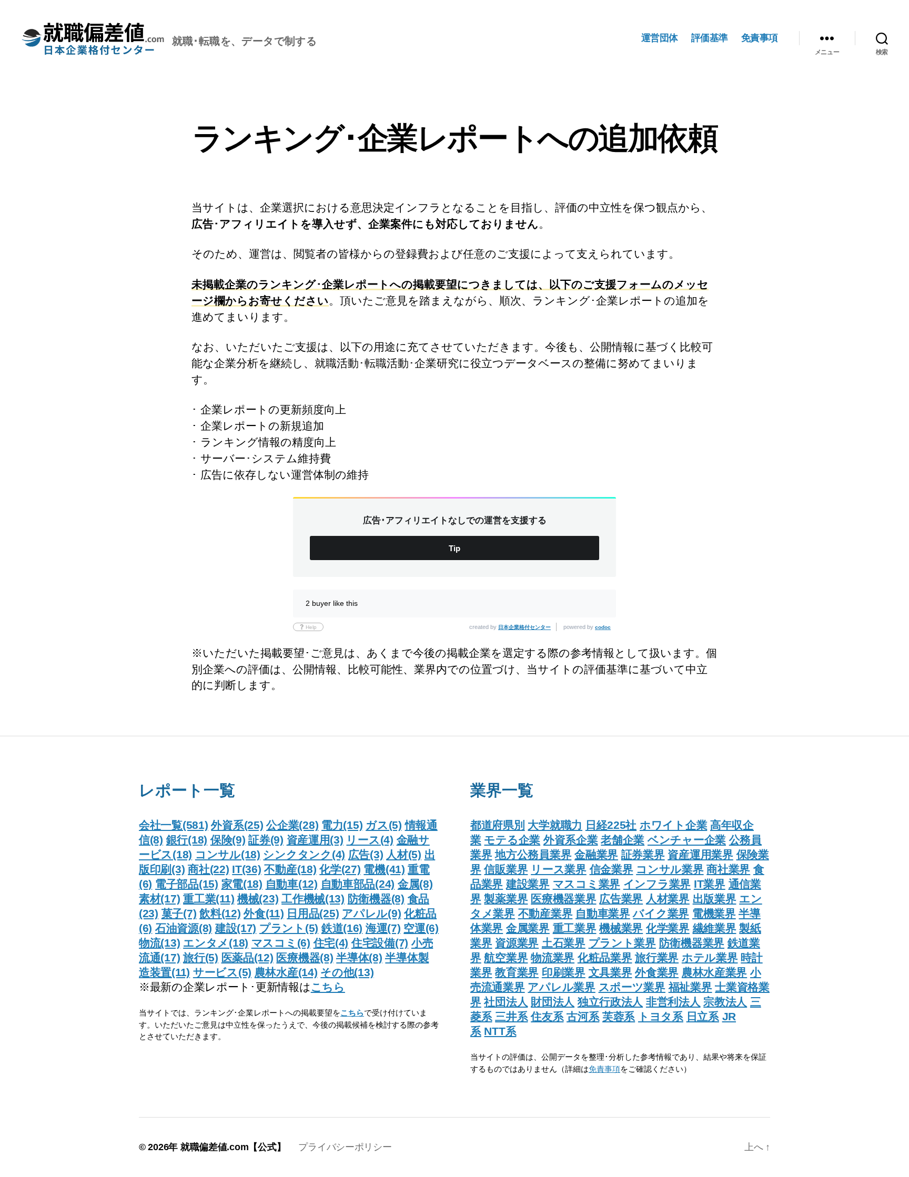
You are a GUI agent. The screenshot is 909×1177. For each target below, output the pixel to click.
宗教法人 (725, 1002)
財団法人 (552, 1002)
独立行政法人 (610, 1002)
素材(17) (159, 898)
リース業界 (559, 869)
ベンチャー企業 (687, 840)
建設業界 (528, 884)
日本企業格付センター (524, 627)
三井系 (511, 1016)
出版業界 (714, 898)
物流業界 (552, 957)
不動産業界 (545, 913)
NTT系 (500, 1031)
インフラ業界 (657, 884)
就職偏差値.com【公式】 (233, 1147)
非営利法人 (673, 1002)
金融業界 (596, 854)
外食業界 (657, 972)
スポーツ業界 (632, 987)
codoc (603, 627)
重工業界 (575, 928)
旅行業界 (657, 957)
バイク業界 (661, 913)
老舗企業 (622, 840)
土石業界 (563, 943)
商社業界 (728, 869)
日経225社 (611, 825)
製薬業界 (506, 898)
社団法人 (506, 1002)
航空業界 (506, 957)
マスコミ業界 (586, 884)
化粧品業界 (605, 957)
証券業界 (643, 854)
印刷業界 (563, 972)
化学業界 (668, 928)
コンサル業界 (669, 869)
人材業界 (668, 898)
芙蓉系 (618, 1016)
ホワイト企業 (673, 825)
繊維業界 (714, 928)
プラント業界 (622, 943)
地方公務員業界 (533, 854)
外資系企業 (570, 840)
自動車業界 (602, 913)
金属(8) (415, 884)
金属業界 (528, 928)
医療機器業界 (563, 898)
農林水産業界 (714, 972)
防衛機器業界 (691, 943)
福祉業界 (690, 987)
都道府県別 (497, 825)
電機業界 (714, 913)
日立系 (702, 1016)
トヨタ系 (660, 1016)
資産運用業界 (700, 854)
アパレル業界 (561, 987)
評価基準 (709, 38)
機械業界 (621, 928)
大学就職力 (555, 825)
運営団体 (659, 38)
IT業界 (709, 884)
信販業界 (506, 869)
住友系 (547, 1016)
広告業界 (621, 898)
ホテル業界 (710, 957)
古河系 (583, 1016)
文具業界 (610, 972)
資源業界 (517, 943)
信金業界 (611, 869)
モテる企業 (512, 840)
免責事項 (759, 38)
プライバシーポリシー (344, 1147)
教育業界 (517, 972)
